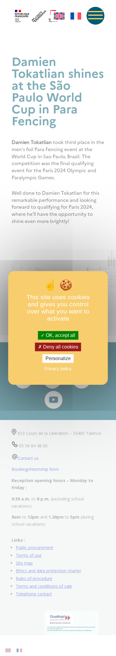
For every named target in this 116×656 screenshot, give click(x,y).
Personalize (58, 358)
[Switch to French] (76, 16)
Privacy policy (58, 368)
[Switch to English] (59, 16)
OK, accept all (60, 335)
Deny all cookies (60, 346)
